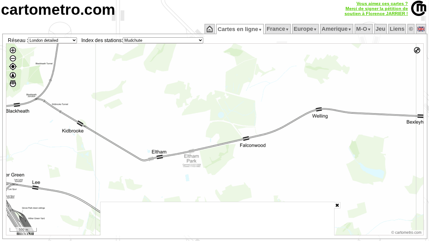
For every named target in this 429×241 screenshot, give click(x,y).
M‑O (363, 29)
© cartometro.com (406, 232)
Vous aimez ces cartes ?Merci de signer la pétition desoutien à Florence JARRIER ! (376, 8)
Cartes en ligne (240, 29)
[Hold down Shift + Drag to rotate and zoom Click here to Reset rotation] (13, 75)
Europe (305, 29)
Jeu (380, 29)
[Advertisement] (217, 219)
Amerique (337, 29)
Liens (397, 29)
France (278, 29)
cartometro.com (58, 9)
